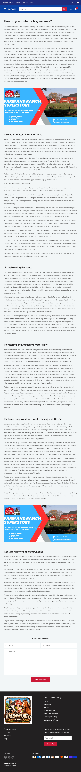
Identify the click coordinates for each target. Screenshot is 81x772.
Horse (46, 701)
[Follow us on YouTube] (12, 757)
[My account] (71, 9)
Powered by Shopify (10, 766)
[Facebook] (72, 2)
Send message (40, 679)
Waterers (47, 707)
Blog (31, 2)
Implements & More (51, 720)
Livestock (47, 704)
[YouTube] (78, 2)
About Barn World (7, 2)
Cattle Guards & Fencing (52, 698)
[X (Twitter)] (75, 2)
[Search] (64, 9)
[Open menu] (5, 9)
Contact (17, 2)
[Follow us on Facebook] (5, 757)
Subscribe (50, 744)
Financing (25, 2)
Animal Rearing (49, 710)
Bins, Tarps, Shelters (51, 714)
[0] (75, 9)
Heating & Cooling (50, 717)
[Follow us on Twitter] (9, 757)
